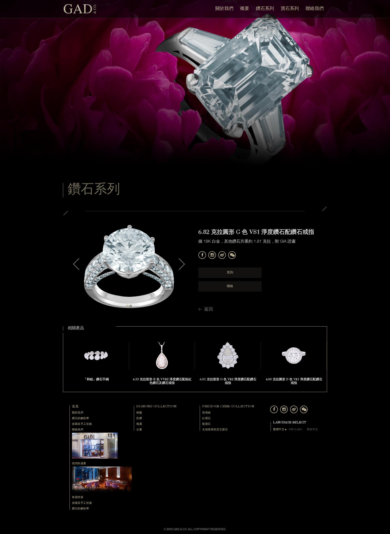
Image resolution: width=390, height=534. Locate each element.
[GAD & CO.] (80, 8)
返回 (208, 309)
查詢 (230, 272)
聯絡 (230, 286)
